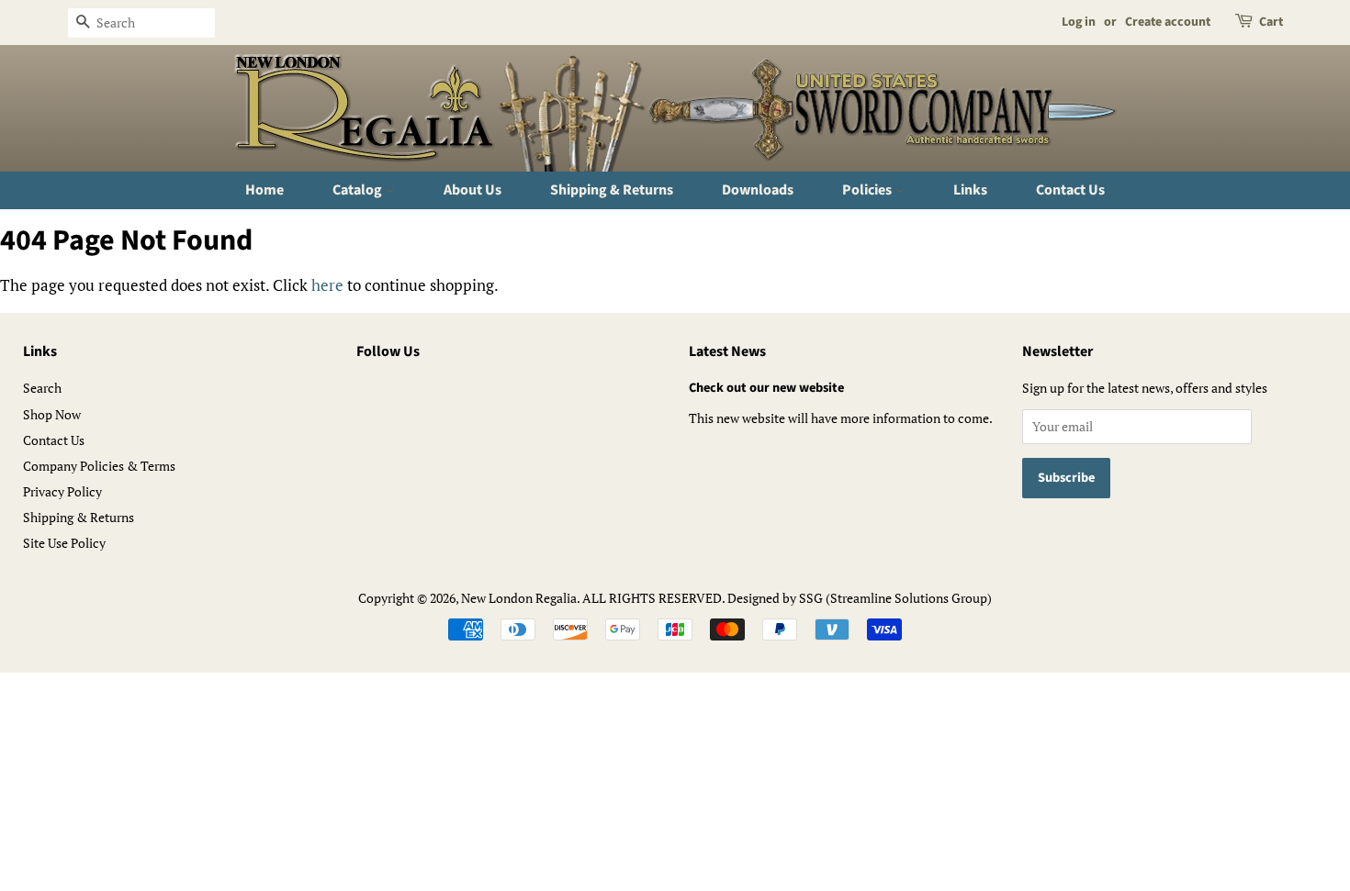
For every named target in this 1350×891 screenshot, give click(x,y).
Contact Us (1070, 190)
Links (970, 190)
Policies (868, 190)
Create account (1167, 22)
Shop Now (52, 414)
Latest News (727, 351)
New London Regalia (519, 598)
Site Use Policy (64, 542)
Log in (1079, 22)
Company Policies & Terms (99, 465)
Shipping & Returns (611, 190)
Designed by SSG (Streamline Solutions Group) (859, 598)
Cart (1271, 22)
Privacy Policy (62, 491)
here (327, 284)
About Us (472, 190)
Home (264, 190)
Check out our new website (766, 387)
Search (42, 387)
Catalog (358, 190)
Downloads (757, 190)
